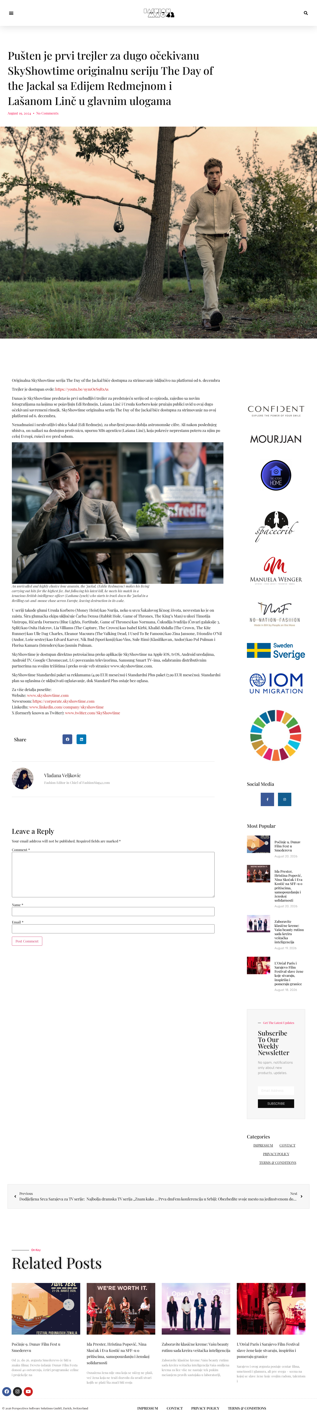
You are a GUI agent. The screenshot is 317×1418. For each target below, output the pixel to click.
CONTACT (287, 1145)
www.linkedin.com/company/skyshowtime (66, 707)
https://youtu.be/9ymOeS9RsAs (81, 389)
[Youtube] (28, 1391)
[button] (11, 13)
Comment (21, 849)
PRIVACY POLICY (276, 1154)
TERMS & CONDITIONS (277, 1162)
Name (17, 905)
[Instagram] (284, 799)
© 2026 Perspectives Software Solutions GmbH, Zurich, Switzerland (45, 1408)
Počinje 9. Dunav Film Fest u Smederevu (288, 846)
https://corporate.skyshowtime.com (63, 701)
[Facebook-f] (267, 799)
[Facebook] (6, 1391)
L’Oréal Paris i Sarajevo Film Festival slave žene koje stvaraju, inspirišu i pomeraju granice (289, 973)
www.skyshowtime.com (48, 695)
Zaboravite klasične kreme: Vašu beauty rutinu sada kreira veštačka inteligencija (289, 931)
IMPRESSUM (263, 1145)
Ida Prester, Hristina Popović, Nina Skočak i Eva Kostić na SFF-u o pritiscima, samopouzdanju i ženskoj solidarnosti (288, 885)
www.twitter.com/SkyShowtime (93, 712)
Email (18, 922)
